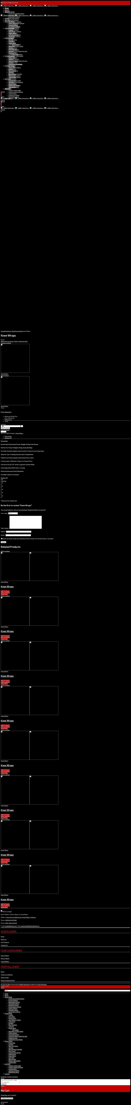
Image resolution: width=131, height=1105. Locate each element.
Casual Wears (5, 961)
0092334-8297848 (11, 920)
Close (2, 987)
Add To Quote (5, 428)
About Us (4, 939)
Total (6, 421)
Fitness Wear (11, 331)
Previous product (6, 343)
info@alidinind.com (10, 926)
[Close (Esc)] (1, 1102)
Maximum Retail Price (11, 417)
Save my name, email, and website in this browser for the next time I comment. (28, 539)
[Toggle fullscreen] (5, 1102)
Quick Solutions (42, 984)
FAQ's (2, 972)
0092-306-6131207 (11, 923)
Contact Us (4, 945)
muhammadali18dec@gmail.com (30, 926)
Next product (5, 375)
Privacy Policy (5, 977)
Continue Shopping (7, 1098)
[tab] (67, 436)
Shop (5, 331)
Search (4, 1084)
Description (8, 436)
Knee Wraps (19, 331)
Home (2, 331)
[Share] (3, 1102)
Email (3, 535)
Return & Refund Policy (8, 980)
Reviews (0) (8, 438)
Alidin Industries (24, 984)
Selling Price (8, 419)
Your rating (4, 513)
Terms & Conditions (7, 974)
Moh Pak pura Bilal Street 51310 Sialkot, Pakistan (21, 917)
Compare (3, 431)
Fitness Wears (5, 958)
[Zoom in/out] (7, 1102)
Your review (5, 528)
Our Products (5, 942)
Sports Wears (5, 955)
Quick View (4, 594)
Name (3, 531)
